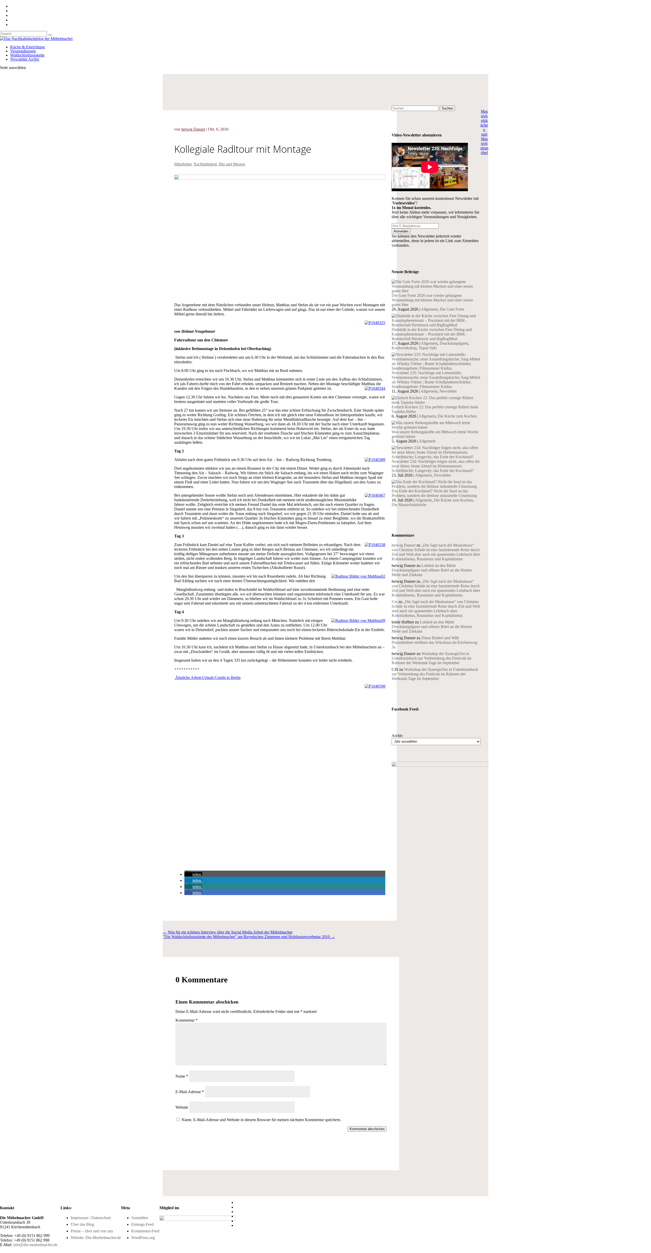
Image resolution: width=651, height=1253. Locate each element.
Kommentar (186, 1020)
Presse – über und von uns (92, 1231)
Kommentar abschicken (367, 1129)
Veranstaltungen (23, 51)
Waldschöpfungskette (27, 55)
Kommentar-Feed (145, 1231)
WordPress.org (143, 1237)
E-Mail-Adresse (189, 1092)
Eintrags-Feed (142, 1224)
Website (181, 1107)
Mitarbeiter (182, 164)
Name (181, 1076)
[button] (193, 874)
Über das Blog (82, 1224)
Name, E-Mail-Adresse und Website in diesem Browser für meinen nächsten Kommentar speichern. (261, 1120)
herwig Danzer (193, 129)
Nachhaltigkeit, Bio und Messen (219, 164)
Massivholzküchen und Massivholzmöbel (484, 132)
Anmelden (139, 1218)
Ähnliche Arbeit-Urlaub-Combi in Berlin (207, 677)
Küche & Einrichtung (27, 47)
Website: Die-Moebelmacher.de (96, 1237)
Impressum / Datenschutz (91, 1218)
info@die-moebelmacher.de (35, 1245)
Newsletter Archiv (24, 59)
